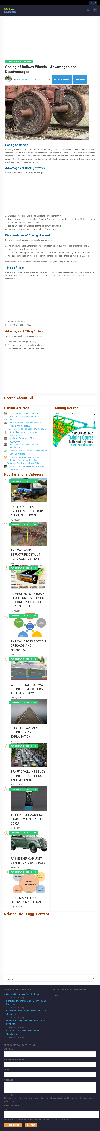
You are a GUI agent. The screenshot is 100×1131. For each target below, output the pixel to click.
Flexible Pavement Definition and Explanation (25, 732)
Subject (8, 1070)
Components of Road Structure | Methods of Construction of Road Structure (22, 416)
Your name (9, 1049)
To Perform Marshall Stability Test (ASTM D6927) (28, 819)
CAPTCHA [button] (9, 1095)
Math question (11, 1106)
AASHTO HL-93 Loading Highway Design (26, 429)
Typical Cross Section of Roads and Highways (28, 646)
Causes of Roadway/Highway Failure (24, 463)
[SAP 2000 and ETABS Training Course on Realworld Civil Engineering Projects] (74, 429)
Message (8, 1080)
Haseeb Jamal (23, 80)
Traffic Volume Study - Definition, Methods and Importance (29, 776)
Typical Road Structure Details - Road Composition (26, 554)
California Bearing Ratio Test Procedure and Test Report (28, 511)
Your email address (14, 1059)
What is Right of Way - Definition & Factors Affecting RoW (28, 689)
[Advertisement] (50, 37)
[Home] (10, 10)
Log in (57, 995)
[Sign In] (91, 3)
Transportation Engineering (19, 61)
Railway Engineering (62, 80)
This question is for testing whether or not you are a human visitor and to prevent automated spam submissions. (48, 1107)
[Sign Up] (95, 3)
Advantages (79, 80)
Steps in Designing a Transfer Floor (22, 994)
